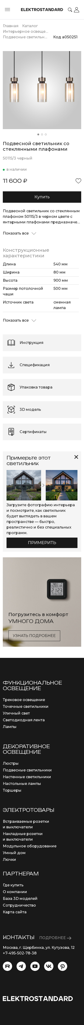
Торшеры (12, 790)
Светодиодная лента (24, 720)
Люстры (11, 763)
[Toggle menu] (7, 9)
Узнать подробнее (34, 635)
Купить (42, 196)
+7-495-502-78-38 (20, 953)
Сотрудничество (19, 905)
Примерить (42, 542)
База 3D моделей (20, 898)
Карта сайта (15, 912)
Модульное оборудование (29, 846)
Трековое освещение (24, 700)
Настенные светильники (27, 777)
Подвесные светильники (27, 770)
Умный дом (14, 853)
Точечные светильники (26, 706)
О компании (15, 892)
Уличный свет (16, 713)
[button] (38, 134)
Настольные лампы (22, 783)
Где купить (13, 885)
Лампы (10, 727)
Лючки (9, 859)
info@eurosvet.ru (19, 958)
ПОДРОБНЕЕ (53, 938)
